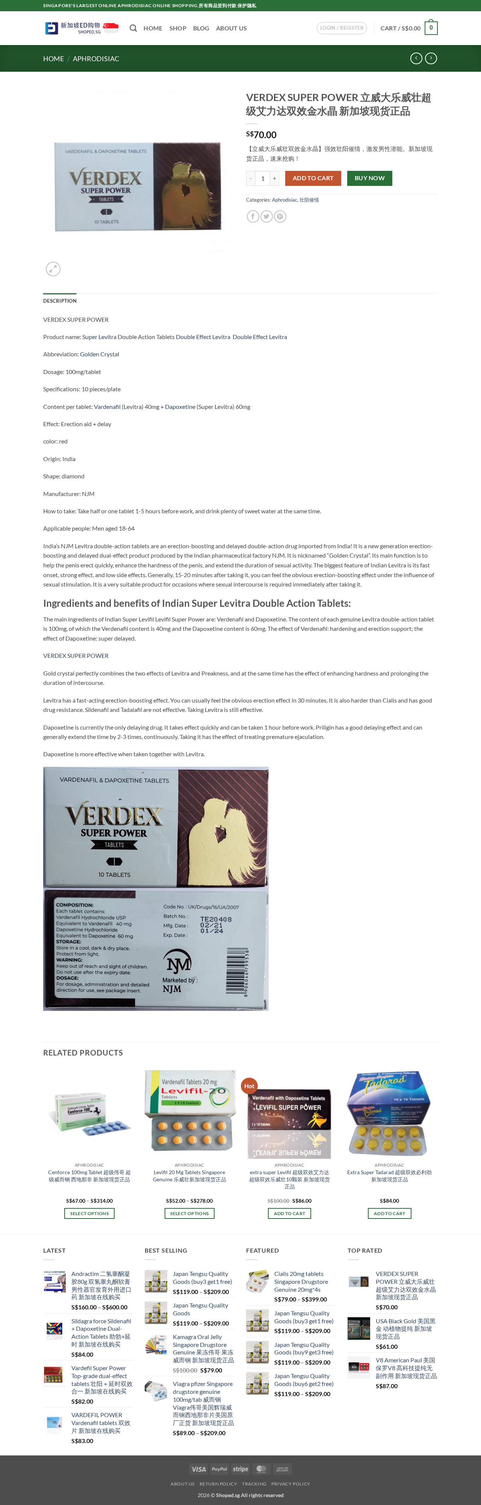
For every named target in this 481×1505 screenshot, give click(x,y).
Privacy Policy (290, 1484)
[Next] (435, 1149)
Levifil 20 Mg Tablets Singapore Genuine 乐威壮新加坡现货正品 (189, 1175)
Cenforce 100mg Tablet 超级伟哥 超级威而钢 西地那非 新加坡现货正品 (89, 1175)
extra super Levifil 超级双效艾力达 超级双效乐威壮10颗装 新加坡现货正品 (289, 1179)
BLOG (201, 28)
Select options (89, 1213)
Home (53, 58)
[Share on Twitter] (266, 216)
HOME (153, 28)
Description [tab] (60, 301)
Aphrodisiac (96, 58)
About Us (183, 1484)
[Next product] (416, 58)
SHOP (177, 28)
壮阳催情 (309, 200)
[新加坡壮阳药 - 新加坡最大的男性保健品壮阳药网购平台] (80, 28)
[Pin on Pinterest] (280, 216)
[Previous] (43, 1149)
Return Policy (218, 1484)
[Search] (133, 28)
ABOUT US (231, 28)
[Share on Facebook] (253, 216)
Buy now (370, 178)
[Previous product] (431, 58)
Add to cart (313, 178)
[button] (342, 28)
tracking (254, 1484)
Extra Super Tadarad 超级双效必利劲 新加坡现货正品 (389, 1175)
